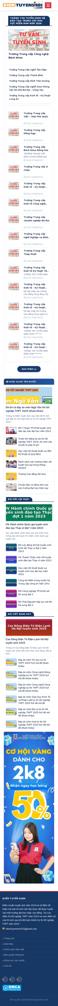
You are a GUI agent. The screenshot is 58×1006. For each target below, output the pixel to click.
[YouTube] (12, 979)
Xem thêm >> (29, 369)
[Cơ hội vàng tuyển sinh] (29, 808)
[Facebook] (5, 979)
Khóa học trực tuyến (14, 960)
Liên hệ (7, 966)
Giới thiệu (8, 944)
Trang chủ (9, 938)
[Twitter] (19, 979)
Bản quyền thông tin (14, 955)
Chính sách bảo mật (14, 949)
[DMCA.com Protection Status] (29, 988)
